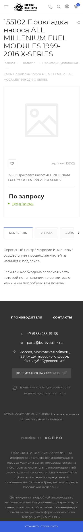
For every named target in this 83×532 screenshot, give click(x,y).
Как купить (18, 232)
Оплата (46, 232)
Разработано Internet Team (45, 393)
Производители (26, 317)
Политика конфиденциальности (45, 387)
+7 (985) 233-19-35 (42, 334)
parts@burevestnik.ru (45, 342)
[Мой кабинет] (67, 7)
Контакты (62, 317)
